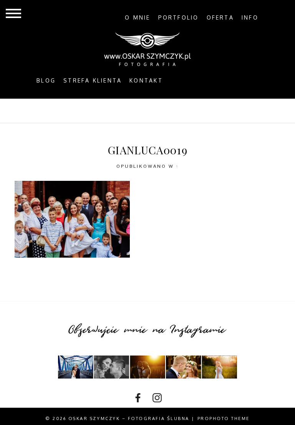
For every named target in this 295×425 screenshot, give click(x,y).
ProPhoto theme (223, 418)
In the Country (226, 110)
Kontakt (146, 81)
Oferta (220, 18)
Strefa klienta (92, 81)
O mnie (137, 18)
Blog (46, 81)
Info (250, 18)
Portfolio (178, 18)
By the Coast (111, 110)
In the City (167, 110)
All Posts (57, 110)
